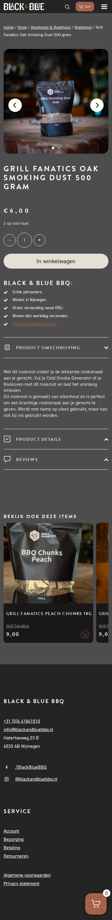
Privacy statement (21, 883)
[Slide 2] (59, 148)
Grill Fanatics (17, 626)
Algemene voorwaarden (27, 875)
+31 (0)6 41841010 (22, 721)
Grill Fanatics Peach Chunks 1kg (49, 614)
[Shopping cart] (82, 6)
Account (11, 831)
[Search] (64, 7)
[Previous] (12, 108)
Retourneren (16, 856)
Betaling (12, 848)
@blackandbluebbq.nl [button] (36, 779)
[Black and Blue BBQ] (24, 6)
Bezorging (14, 839)
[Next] (99, 108)
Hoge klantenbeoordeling (34, 324)
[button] (101, 6)
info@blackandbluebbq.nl (28, 729)
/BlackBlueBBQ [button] (31, 767)
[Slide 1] (53, 148)
